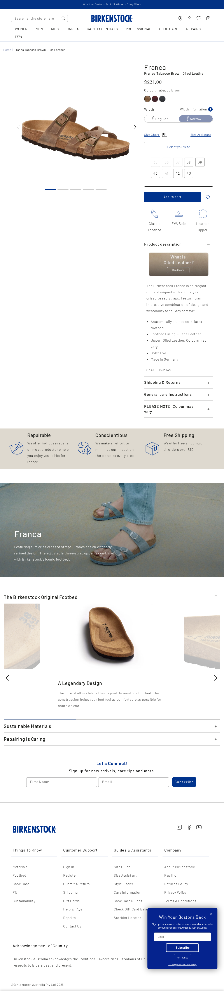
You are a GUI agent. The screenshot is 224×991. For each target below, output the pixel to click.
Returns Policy (176, 884)
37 (178, 162)
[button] (135, 127)
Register (70, 875)
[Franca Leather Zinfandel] (155, 99)
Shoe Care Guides (128, 901)
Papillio (170, 875)
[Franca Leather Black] (162, 99)
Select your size (178, 147)
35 (156, 162)
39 (200, 162)
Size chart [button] (152, 134)
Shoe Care (21, 884)
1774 (18, 37)
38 (189, 162)
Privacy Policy (175, 892)
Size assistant (201, 134)
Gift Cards (71, 901)
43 (189, 173)
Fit (15, 892)
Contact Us (72, 926)
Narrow (195, 119)
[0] (199, 18)
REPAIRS (193, 29)
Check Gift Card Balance (133, 909)
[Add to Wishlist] (208, 197)
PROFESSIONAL (138, 29)
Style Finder (123, 884)
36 (167, 162)
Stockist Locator (127, 917)
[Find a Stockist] (180, 18)
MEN (39, 29)
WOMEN (21, 29)
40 (155, 173)
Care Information (128, 892)
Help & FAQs (73, 909)
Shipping (70, 892)
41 (166, 173)
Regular (161, 119)
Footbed (19, 875)
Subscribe (184, 782)
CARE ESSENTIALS (102, 29)
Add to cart (172, 197)
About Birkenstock (179, 867)
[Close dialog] (211, 914)
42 (178, 173)
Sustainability (24, 901)
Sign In (68, 867)
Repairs (69, 917)
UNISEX (72, 29)
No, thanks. (183, 957)
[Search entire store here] (63, 18)
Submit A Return (76, 884)
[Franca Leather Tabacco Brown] (147, 99)
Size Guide (122, 867)
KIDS (55, 29)
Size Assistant (125, 875)
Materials (20, 867)
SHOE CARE (168, 29)
